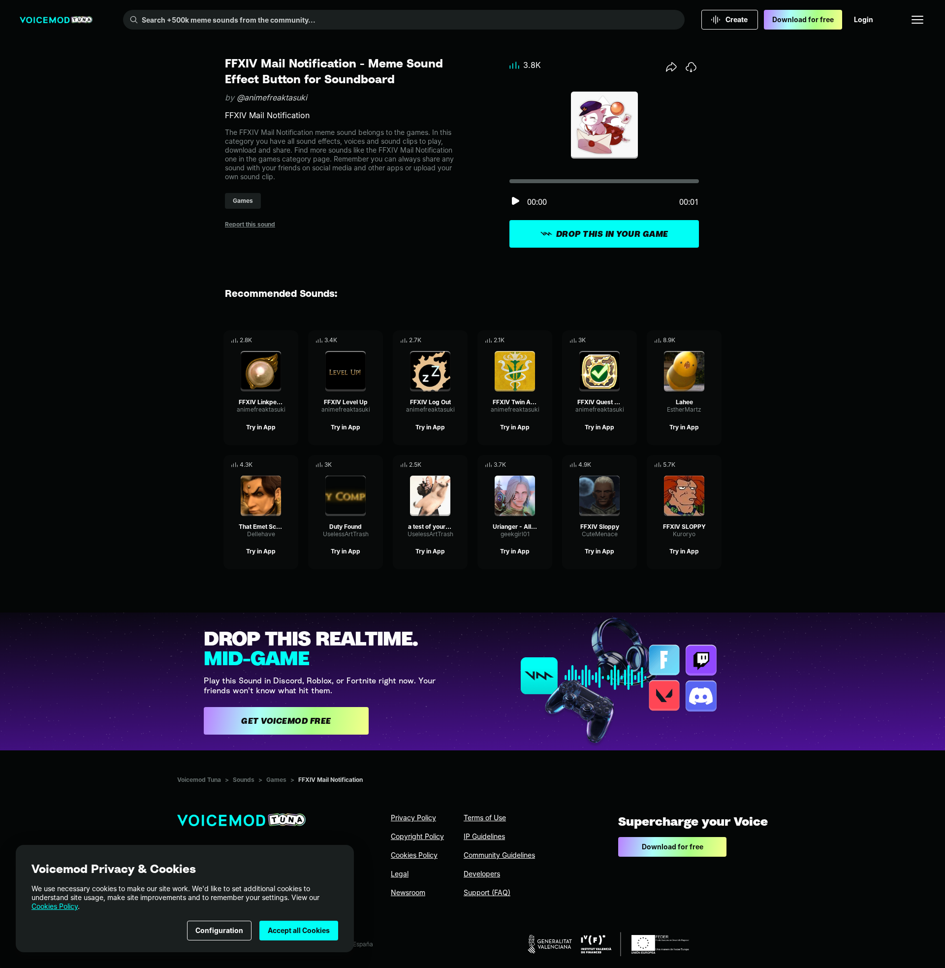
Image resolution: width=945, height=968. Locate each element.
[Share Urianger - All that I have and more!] (531, 465)
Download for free (803, 19)
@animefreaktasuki (272, 97)
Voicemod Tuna (199, 779)
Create (736, 19)
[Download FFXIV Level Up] (375, 340)
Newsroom (408, 892)
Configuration (219, 930)
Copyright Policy (417, 836)
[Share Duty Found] (362, 465)
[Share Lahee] (700, 340)
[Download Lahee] (714, 340)
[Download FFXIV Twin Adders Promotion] (545, 340)
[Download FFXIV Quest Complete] (629, 340)
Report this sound (250, 224)
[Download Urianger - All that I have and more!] (545, 465)
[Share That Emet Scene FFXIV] (277, 465)
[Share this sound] (671, 67)
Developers (482, 874)
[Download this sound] (691, 67)
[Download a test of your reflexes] (460, 465)
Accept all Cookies (299, 930)
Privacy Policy (413, 817)
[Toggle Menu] (917, 20)
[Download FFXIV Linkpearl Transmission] (291, 340)
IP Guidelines (484, 836)
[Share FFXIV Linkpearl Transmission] (277, 340)
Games (276, 779)
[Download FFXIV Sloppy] (629, 465)
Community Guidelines (499, 855)
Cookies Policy (55, 906)
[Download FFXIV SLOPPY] (714, 465)
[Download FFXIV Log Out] (460, 340)
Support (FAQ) (487, 892)
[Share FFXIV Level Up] (362, 340)
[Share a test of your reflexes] (446, 465)
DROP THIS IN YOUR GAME (612, 234)
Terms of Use (485, 817)
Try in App (261, 427)
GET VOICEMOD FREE (286, 721)
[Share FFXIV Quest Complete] (616, 340)
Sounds (243, 779)
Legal (400, 874)
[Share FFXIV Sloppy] (616, 465)
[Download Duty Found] (375, 465)
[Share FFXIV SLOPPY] (700, 465)
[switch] (515, 201)
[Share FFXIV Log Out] (446, 340)
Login (863, 19)
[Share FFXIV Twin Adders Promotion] (531, 340)
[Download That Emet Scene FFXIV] (291, 465)
